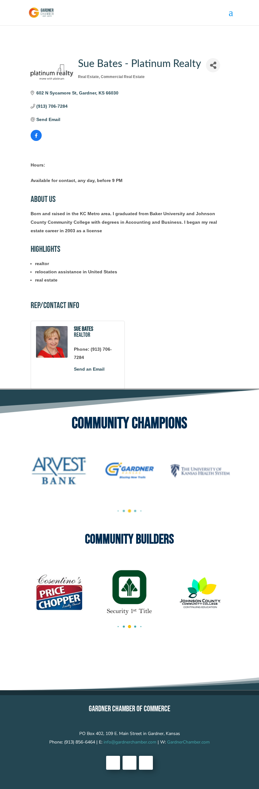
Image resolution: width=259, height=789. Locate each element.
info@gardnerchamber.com (130, 742)
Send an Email (89, 369)
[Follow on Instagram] (146, 763)
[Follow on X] (129, 763)
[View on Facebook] (36, 139)
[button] (117, 510)
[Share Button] (213, 65)
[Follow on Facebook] (113, 763)
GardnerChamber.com (188, 742)
